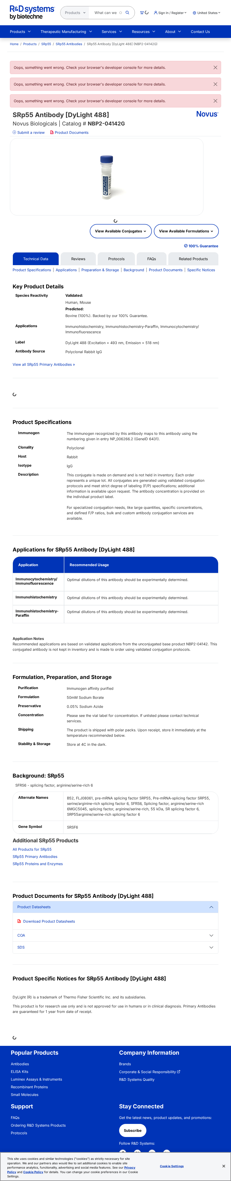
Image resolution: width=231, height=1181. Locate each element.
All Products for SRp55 (32, 849)
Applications (66, 270)
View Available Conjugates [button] (119, 231)
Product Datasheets (34, 907)
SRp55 (46, 44)
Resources (141, 31)
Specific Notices (201, 270)
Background (134, 270)
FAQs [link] (15, 1117)
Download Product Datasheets (49, 921)
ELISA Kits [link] (19, 1071)
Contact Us (200, 31)
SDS (21, 947)
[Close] (215, 67)
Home (14, 44)
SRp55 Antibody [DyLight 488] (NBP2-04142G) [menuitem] (122, 44)
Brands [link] (125, 1064)
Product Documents (71, 132)
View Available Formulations (184, 231)
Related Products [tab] (193, 259)
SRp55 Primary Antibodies (35, 856)
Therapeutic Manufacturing (63, 31)
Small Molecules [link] (24, 1094)
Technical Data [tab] (35, 259)
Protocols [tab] (116, 259)
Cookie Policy (33, 1172)
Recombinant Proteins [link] (29, 1087)
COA (21, 935)
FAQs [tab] (151, 259)
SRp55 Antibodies (69, 44)
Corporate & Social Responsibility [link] (147, 1072)
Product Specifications (32, 270)
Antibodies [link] (20, 1064)
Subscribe (133, 1130)
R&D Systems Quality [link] (137, 1079)
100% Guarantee (203, 246)
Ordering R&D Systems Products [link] (38, 1125)
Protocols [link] (19, 1133)
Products (17, 31)
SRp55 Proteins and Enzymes (38, 863)
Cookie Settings (172, 1166)
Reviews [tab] (78, 259)
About (170, 31)
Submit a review (30, 132)
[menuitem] (14, 44)
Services (109, 31)
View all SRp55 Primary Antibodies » (44, 364)
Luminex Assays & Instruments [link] (36, 1079)
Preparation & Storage (100, 270)
